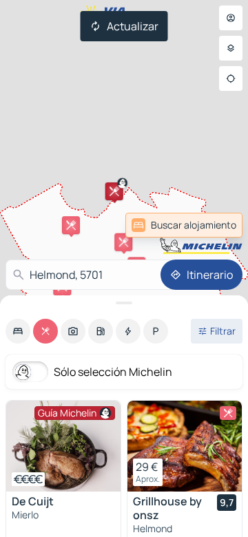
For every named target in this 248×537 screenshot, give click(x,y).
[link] (209, 225)
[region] (63, 446)
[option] (18, 331)
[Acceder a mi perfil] (230, 18)
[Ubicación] (230, 78)
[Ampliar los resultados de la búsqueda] (124, 302)
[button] (114, 191)
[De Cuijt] (63, 446)
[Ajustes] (230, 48)
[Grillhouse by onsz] (184, 446)
